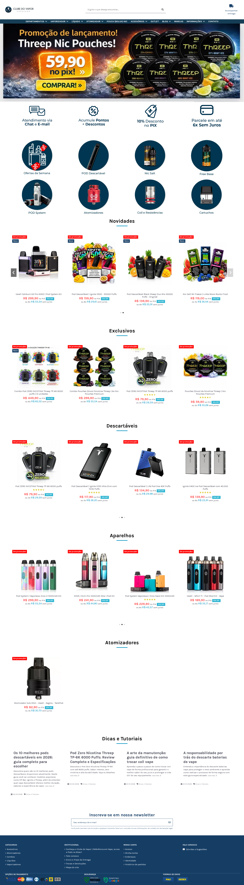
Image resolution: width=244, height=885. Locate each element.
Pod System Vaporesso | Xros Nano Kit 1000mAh (38, 596)
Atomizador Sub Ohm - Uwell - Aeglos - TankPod (38, 703)
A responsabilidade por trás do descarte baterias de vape (205, 757)
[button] (36, 21)
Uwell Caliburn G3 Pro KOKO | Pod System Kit (94, 294)
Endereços (130, 857)
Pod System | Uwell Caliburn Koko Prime (149, 596)
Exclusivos (122, 331)
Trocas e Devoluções (76, 863)
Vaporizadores (14, 864)
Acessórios (12, 849)
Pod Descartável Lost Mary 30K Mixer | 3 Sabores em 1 (205, 487)
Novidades (122, 221)
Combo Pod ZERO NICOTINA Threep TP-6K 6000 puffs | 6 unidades (38, 282)
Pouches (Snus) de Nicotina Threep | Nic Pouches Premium (205, 392)
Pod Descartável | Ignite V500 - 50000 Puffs (149, 294)
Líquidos (11, 860)
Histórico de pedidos (135, 864)
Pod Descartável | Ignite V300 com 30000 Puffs (150, 486)
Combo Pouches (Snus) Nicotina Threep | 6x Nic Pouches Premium (94, 392)
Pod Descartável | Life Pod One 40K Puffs (38, 486)
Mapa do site (72, 867)
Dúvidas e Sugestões (196, 849)
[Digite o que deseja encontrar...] (162, 9)
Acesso (128, 849)
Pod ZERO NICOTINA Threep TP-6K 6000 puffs (150, 391)
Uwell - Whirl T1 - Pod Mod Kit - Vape (94, 596)
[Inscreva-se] (169, 822)
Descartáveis (122, 426)
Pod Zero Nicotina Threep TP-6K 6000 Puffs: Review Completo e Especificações (93, 757)
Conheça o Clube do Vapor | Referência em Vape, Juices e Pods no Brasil (93, 850)
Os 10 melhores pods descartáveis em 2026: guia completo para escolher (33, 760)
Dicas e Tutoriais (32, 794)
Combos (11, 857)
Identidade (130, 860)
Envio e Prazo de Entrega (78, 859)
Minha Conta (131, 853)
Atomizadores (122, 643)
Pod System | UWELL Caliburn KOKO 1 (205, 596)
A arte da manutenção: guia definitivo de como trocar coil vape (147, 757)
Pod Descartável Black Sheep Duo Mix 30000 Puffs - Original (205, 295)
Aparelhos (122, 535)
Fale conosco (72, 856)
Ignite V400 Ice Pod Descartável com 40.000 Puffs (94, 487)
